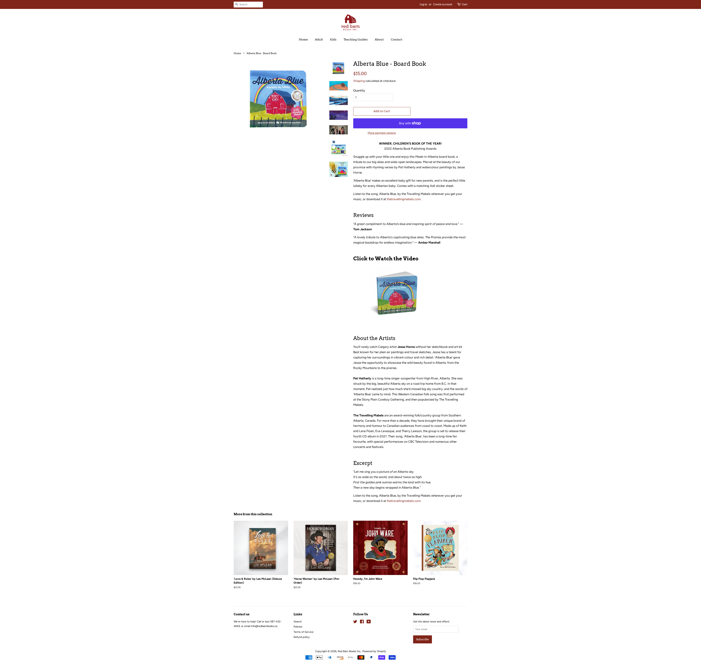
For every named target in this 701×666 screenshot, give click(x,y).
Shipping (359, 81)
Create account (442, 4)
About (379, 39)
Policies (298, 626)
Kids (333, 39)
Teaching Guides (356, 39)
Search (298, 621)
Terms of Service (303, 632)
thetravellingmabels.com (404, 199)
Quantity (359, 90)
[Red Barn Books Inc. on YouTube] (369, 622)
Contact (396, 39)
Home (303, 39)
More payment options (382, 133)
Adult (319, 39)
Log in (423, 4)
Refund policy (302, 637)
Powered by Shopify (374, 651)
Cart (464, 4)
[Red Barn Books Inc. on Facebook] (362, 622)
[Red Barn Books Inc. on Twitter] (355, 622)
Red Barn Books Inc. (349, 651)
